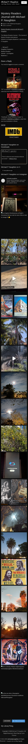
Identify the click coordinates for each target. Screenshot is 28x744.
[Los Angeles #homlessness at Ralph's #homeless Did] (14, 225)
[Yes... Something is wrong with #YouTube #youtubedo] (14, 465)
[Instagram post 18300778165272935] (14, 652)
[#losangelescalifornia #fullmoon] (14, 519)
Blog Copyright (19, 741)
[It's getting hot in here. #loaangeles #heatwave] (14, 198)
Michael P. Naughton (9, 2)
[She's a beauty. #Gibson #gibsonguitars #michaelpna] (14, 679)
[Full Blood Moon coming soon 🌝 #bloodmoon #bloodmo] (14, 385)
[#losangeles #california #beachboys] (14, 332)
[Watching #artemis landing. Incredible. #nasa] (14, 278)
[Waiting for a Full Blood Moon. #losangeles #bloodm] (14, 412)
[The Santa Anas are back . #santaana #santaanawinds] (14, 358)
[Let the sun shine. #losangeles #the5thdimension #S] (14, 705)
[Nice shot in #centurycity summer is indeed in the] (14, 252)
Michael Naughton (16, 23)
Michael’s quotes (9, 150)
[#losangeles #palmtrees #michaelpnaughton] (14, 545)
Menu (24, 2)
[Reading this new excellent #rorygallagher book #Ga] (14, 492)
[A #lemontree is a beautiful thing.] (14, 438)
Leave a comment (6, 25)
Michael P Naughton (14, 137)
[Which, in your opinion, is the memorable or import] (14, 305)
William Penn (13, 158)
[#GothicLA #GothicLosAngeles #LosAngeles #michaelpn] (14, 625)
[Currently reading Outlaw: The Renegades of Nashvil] (14, 572)
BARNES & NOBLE (17, 89)
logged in (10, 64)
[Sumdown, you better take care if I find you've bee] (14, 599)
